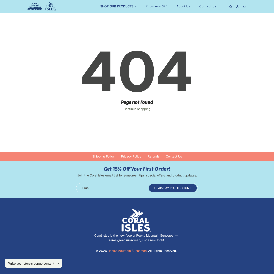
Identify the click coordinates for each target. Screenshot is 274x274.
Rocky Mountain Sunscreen (127, 251)
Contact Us (174, 156)
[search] (230, 6)
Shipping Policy (103, 156)
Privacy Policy (131, 156)
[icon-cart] (244, 6)
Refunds (154, 156)
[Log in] (237, 6)
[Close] (58, 263)
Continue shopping (137, 109)
